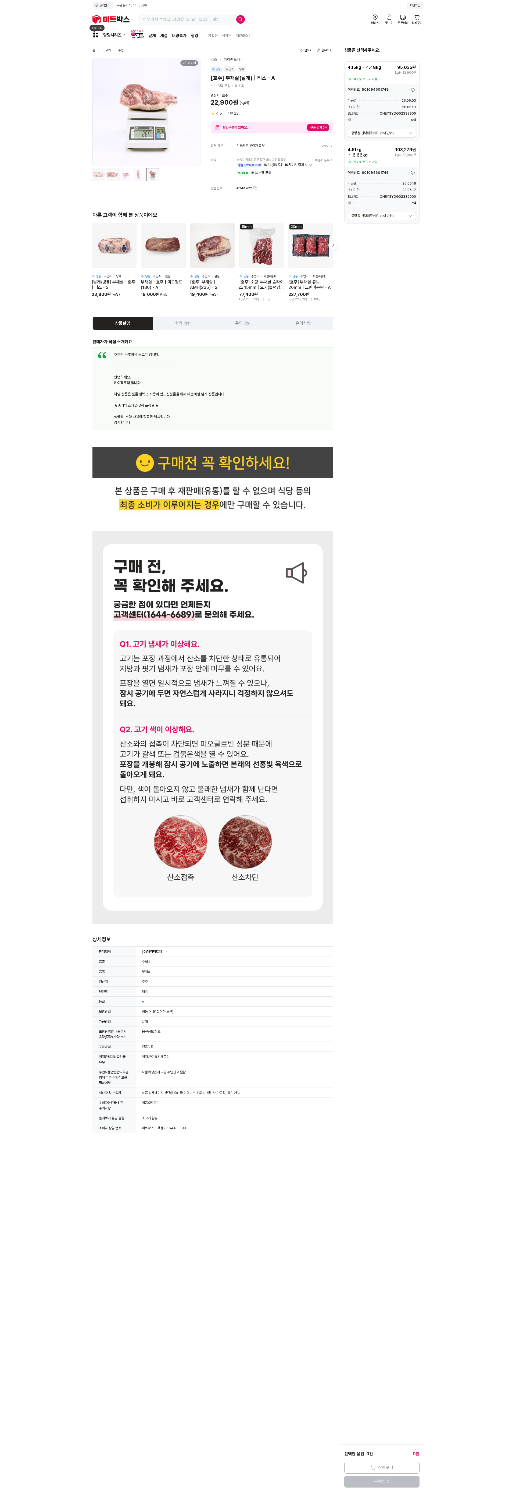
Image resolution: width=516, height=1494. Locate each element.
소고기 (107, 50)
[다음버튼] (333, 245)
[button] (310, 165)
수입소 (122, 50)
